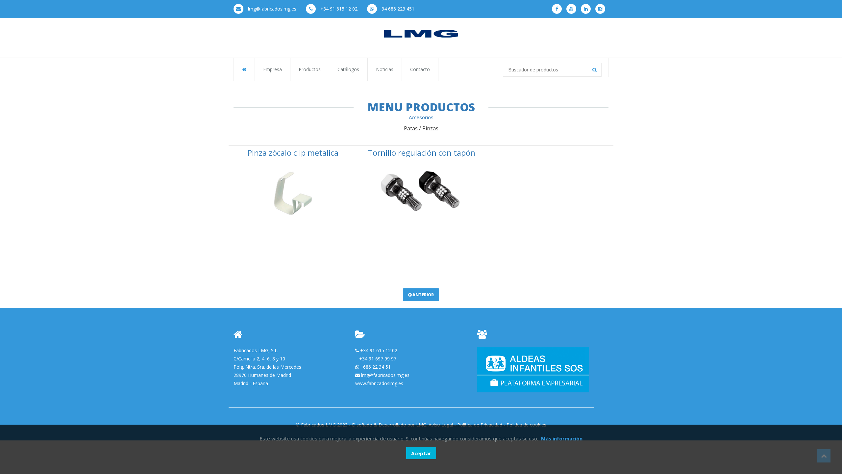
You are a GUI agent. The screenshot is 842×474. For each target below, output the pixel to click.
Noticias (384, 69)
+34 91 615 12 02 (338, 9)
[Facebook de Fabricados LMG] (557, 9)
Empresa (272, 69)
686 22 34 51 (377, 367)
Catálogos (348, 69)
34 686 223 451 (397, 9)
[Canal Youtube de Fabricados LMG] (571, 9)
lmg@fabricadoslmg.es (271, 9)
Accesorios (421, 117)
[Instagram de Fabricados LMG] (600, 9)
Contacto (420, 69)
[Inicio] (421, 33)
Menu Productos (421, 107)
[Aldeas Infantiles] (533, 369)
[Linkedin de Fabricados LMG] (586, 9)
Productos (310, 69)
